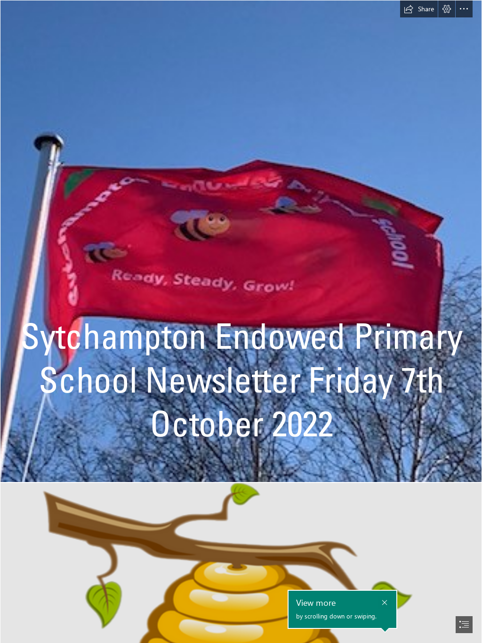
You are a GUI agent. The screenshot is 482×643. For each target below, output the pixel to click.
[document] (241, 321)
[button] (419, 8)
